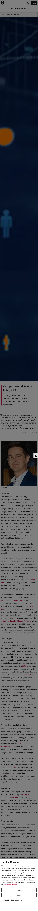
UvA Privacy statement (11, 885)
